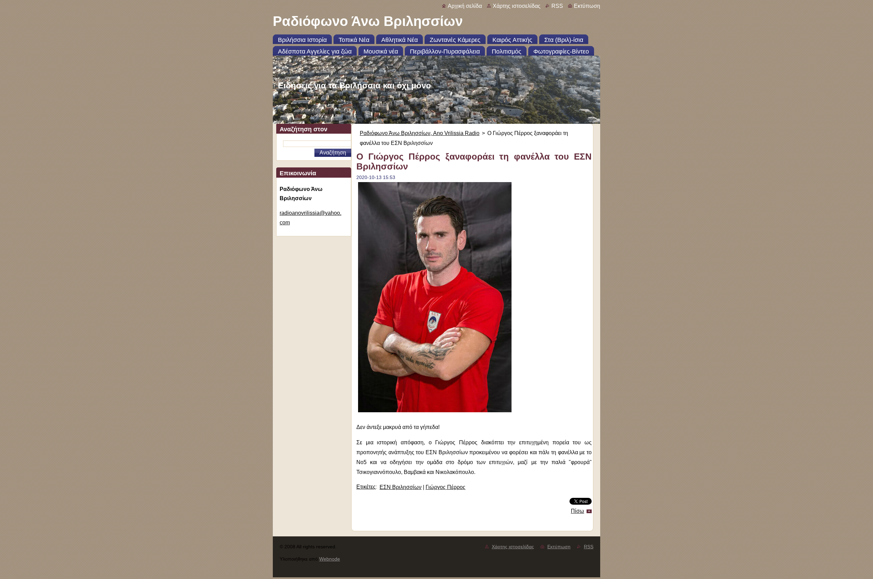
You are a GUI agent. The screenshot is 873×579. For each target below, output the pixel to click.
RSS (557, 6)
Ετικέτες (366, 487)
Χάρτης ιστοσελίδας (517, 6)
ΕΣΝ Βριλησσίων (400, 487)
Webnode (329, 559)
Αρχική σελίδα (465, 6)
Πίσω (577, 511)
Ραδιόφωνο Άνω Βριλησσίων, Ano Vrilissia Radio (419, 133)
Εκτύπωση (587, 6)
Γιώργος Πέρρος (445, 487)
